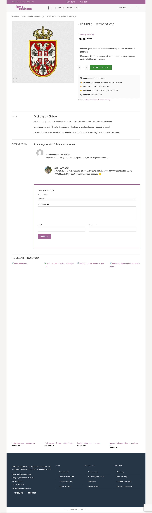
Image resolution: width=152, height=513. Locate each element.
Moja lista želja (122, 477)
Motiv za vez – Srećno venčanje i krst (58, 443)
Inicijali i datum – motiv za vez (88, 443)
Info (78, 8)
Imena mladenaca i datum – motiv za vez (124, 444)
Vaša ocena (43, 194)
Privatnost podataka (123, 481)
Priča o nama (93, 472)
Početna (61, 8)
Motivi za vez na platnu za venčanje (61, 16)
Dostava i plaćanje (66, 481)
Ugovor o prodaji (65, 486)
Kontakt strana (93, 486)
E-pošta (92, 225)
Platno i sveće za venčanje (32, 16)
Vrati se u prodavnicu (124, 486)
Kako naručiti (64, 472)
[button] (124, 8)
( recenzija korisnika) (86, 35)
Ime (40, 225)
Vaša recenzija (44, 204)
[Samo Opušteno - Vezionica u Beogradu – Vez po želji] (28, 8)
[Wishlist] (115, 8)
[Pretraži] (50, 8)
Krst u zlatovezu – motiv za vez (23, 443)
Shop (69, 8)
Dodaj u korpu (101, 67)
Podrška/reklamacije (66, 477)
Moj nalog (120, 472)
